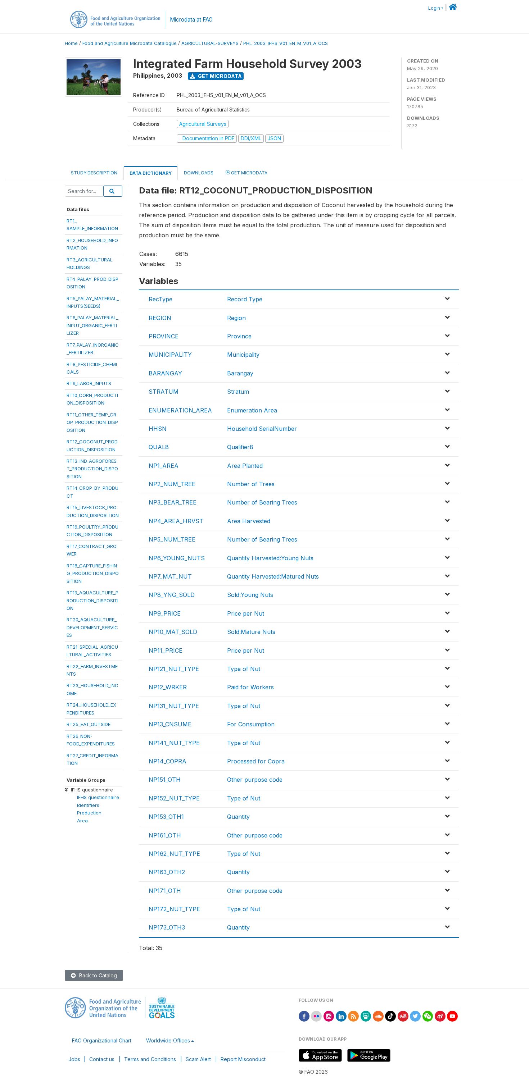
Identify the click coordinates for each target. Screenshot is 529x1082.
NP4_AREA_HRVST (176, 521)
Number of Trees (251, 484)
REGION (160, 317)
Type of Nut (243, 668)
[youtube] (452, 1016)
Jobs (74, 1059)
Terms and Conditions (150, 1059)
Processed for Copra (256, 761)
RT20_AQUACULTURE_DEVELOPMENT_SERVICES (92, 627)
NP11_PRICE (165, 650)
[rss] (353, 1016)
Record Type (244, 299)
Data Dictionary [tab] (151, 173)
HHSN (158, 428)
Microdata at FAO (191, 19)
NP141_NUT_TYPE (174, 743)
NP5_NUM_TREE (172, 539)
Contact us (101, 1059)
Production (89, 813)
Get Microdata (219, 76)
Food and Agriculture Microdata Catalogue (129, 43)
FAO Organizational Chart (101, 1040)
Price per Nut (245, 613)
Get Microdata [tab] (248, 172)
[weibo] (440, 1016)
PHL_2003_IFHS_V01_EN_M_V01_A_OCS (285, 43)
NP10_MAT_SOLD (173, 631)
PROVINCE (163, 336)
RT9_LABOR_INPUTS (89, 383)
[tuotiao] (403, 1016)
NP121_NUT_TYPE (174, 668)
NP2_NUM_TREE (172, 484)
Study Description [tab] (94, 172)
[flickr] (316, 1016)
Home (71, 43)
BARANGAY (165, 373)
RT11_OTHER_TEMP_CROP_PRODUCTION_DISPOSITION (92, 422)
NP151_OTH (165, 779)
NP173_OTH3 (167, 927)
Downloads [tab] (198, 172)
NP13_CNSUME (170, 724)
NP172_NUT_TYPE (174, 909)
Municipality (243, 354)
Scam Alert (198, 1059)
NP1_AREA (163, 465)
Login (434, 8)
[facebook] (304, 1016)
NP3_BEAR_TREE (172, 502)
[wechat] (427, 1016)
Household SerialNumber (262, 428)
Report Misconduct (243, 1059)
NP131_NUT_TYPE (174, 705)
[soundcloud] (378, 1016)
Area (82, 820)
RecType (160, 299)
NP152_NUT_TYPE (174, 798)
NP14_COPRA (167, 761)
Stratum (238, 391)
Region (236, 317)
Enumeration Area (252, 410)
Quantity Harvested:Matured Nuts (273, 576)
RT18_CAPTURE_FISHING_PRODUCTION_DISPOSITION (93, 573)
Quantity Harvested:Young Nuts (270, 558)
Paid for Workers (250, 687)
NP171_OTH (165, 890)
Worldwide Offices (168, 1040)
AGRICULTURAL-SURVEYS (210, 43)
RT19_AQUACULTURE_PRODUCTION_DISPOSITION (92, 600)
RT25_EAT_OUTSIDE (88, 724)
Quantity (238, 816)
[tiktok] (390, 1016)
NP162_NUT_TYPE (174, 853)
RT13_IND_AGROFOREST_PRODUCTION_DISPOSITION (92, 468)
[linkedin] (341, 1016)
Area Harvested (248, 521)
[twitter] (415, 1016)
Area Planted (245, 465)
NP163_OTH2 (167, 872)
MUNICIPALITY (170, 354)
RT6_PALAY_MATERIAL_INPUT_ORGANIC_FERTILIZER (92, 325)
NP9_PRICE (165, 613)
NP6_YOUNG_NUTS (177, 558)
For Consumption (251, 724)
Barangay (240, 373)
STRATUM (163, 391)
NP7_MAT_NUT (170, 576)
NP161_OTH (165, 835)
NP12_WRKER (168, 687)
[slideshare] (366, 1016)
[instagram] (329, 1016)
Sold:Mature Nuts (251, 631)
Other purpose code (254, 779)
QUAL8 (159, 447)
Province (239, 336)
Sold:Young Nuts (250, 594)
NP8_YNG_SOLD (172, 594)
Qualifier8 (240, 447)
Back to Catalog (97, 975)
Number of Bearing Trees (262, 502)
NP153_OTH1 (166, 816)
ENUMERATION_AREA (180, 410)
